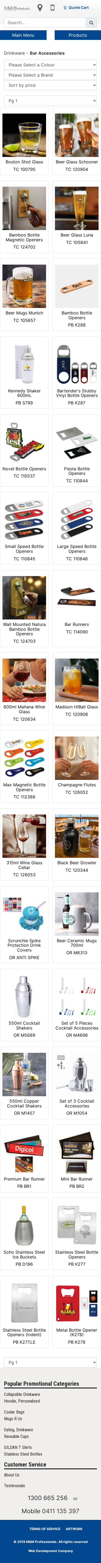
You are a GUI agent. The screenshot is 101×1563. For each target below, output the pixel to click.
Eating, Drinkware (18, 1429)
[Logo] (17, 8)
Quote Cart (79, 7)
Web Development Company (50, 1551)
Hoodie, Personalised (22, 1401)
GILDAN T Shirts (18, 1447)
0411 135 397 (60, 1511)
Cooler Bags (14, 1412)
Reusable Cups (16, 1436)
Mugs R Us (13, 1418)
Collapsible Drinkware (22, 1394)
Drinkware (14, 52)
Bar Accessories (47, 52)
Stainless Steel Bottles (23, 1454)
